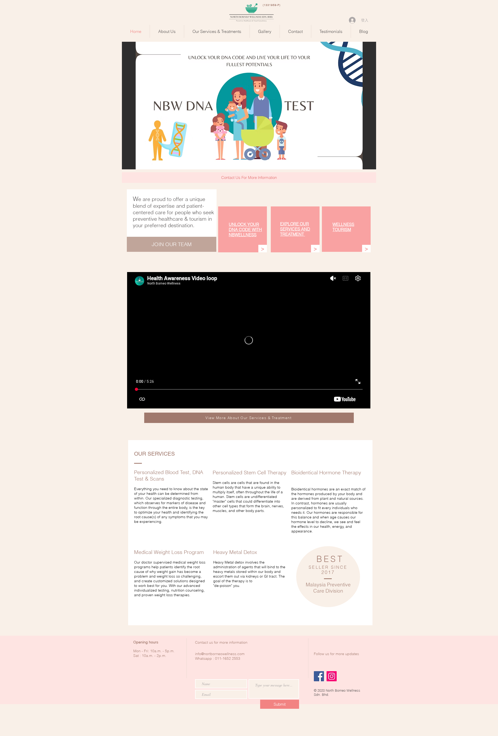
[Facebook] (319, 676)
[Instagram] (332, 676)
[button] (249, 105)
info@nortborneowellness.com (220, 653)
